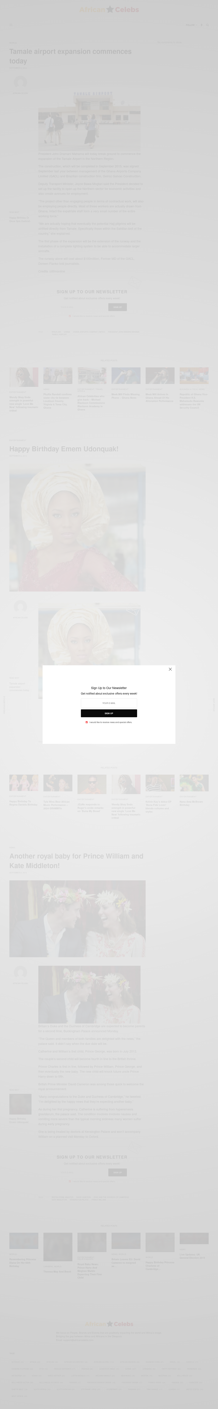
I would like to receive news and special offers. (110, 722)
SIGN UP (109, 713)
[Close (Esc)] (170, 671)
